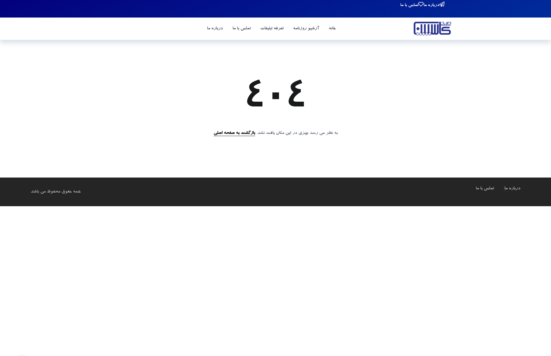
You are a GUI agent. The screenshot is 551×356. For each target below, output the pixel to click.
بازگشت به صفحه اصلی (234, 133)
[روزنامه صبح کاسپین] (432, 29)
